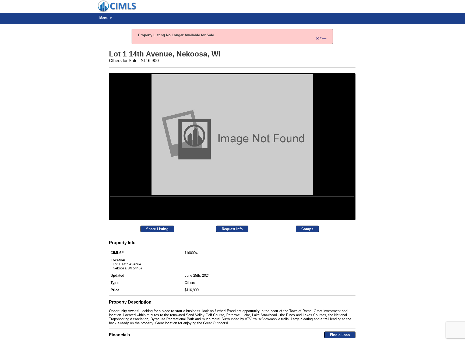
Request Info (232, 291)
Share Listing (157, 291)
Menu (103, 18)
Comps (307, 291)
